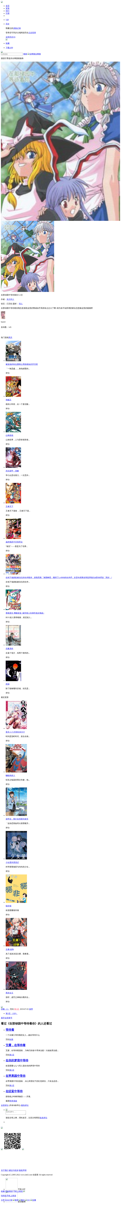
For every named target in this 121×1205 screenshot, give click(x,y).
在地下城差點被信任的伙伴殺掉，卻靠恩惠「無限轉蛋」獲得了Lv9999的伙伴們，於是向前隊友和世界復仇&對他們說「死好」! (59, 577)
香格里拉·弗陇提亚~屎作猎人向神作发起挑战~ (25, 613)
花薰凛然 (9, 649)
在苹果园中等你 (16, 1075)
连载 (5, 1009)
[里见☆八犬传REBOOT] (16, 728)
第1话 (16, 1009)
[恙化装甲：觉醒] (13, 467)
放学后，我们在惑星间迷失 (17, 819)
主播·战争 (10, 949)
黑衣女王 (9, 993)
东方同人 (10, 299)
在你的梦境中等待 (17, 1060)
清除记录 (17, 28)
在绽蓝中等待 (14, 1091)
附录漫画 (13, 1101)
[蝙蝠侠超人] (16, 772)
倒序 (31, 1009)
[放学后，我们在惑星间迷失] (16, 815)
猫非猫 (8, 906)
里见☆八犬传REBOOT (15, 732)
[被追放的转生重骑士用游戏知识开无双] (13, 361)
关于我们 (5, 1170)
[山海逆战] (13, 432)
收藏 (3, 1191)
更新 (7, 8)
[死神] (13, 680)
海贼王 (8, 400)
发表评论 (43, 1118)
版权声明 (22, 1170)
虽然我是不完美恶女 (14, 542)
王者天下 (9, 506)
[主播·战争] (16, 946)
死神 (7, 684)
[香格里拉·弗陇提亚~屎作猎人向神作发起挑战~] (13, 609)
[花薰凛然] (13, 645)
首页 (7, 6)
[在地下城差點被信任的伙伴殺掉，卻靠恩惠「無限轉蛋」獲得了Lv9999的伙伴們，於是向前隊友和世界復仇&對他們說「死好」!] (13, 574)
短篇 (11, 1039)
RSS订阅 (8, 1200)
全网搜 (38, 54)
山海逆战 (9, 435)
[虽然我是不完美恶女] (13, 538)
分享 (3, 1200)
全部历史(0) (10, 37)
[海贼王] (13, 396)
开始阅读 (9, 1191)
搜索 (25, 54)
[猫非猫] (16, 902)
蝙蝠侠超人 (10, 775)
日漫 (7, 13)
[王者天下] (13, 503)
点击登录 (32, 33)
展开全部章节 (6, 1018)
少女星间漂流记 (12, 862)
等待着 (10, 1029)
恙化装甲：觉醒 (12, 471)
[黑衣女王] (16, 989)
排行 (7, 11)
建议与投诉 (13, 1170)
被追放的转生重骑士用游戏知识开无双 (22, 364)
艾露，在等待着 (16, 1045)
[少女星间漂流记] (16, 859)
